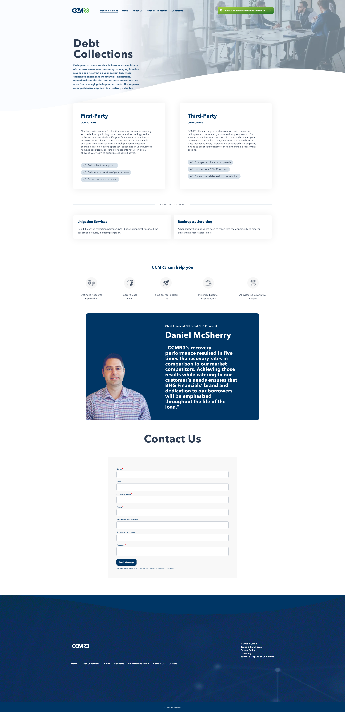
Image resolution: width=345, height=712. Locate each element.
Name (119, 469)
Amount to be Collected (127, 519)
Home (74, 663)
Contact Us (177, 10)
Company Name (123, 494)
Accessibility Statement (172, 707)
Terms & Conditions (251, 647)
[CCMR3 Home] (80, 10)
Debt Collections (109, 10)
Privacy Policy (248, 650)
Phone (119, 507)
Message (120, 545)
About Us (137, 10)
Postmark (152, 568)
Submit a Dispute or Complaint (257, 656)
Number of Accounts (125, 532)
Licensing (246, 653)
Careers (173, 663)
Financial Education (157, 10)
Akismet (130, 568)
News (125, 10)
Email (118, 481)
